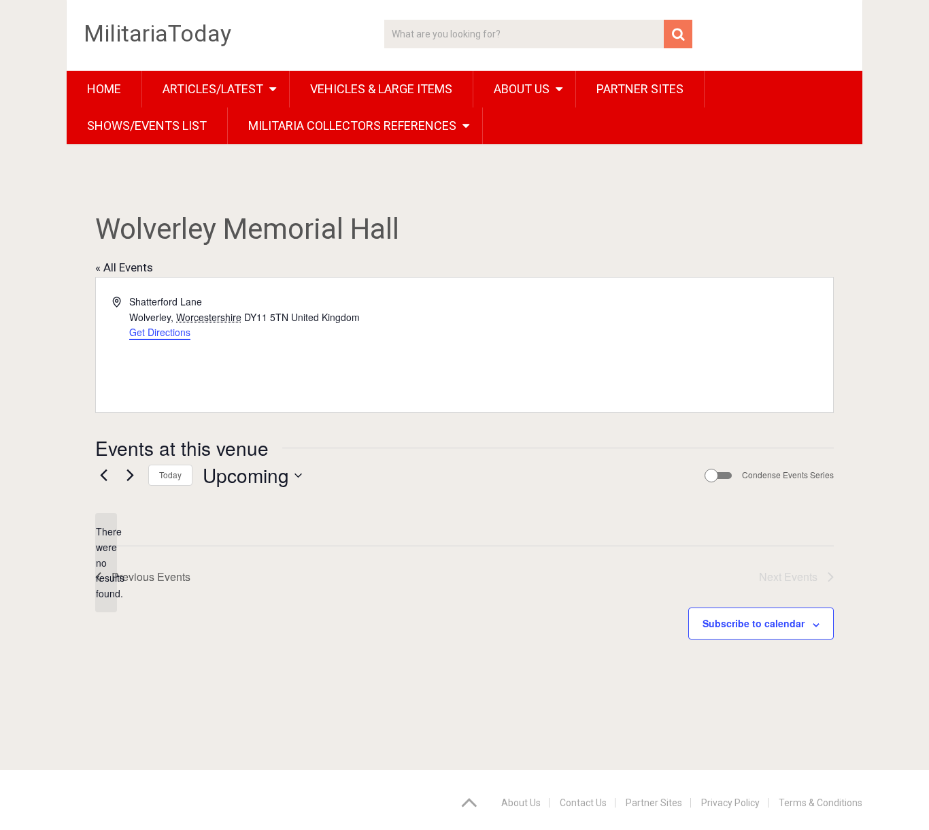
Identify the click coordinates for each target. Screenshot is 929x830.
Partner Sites (639, 89)
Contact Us (583, 802)
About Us (521, 802)
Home (104, 89)
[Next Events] (130, 475)
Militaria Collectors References (352, 125)
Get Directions (159, 332)
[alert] (106, 562)
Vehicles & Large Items (381, 89)
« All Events (124, 267)
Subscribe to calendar (754, 623)
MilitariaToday (157, 33)
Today (170, 474)
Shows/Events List (147, 125)
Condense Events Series (788, 474)
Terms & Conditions (820, 802)
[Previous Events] (103, 475)
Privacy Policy (730, 802)
